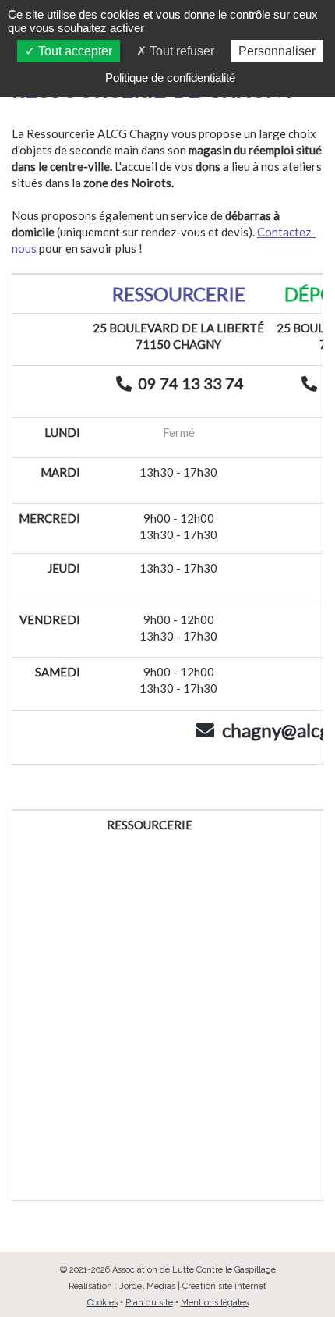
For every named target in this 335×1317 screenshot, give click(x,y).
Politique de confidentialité (170, 77)
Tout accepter (73, 51)
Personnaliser (277, 51)
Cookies (102, 1302)
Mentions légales (215, 1302)
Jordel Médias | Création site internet (192, 1286)
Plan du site (149, 1302)
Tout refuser (180, 51)
